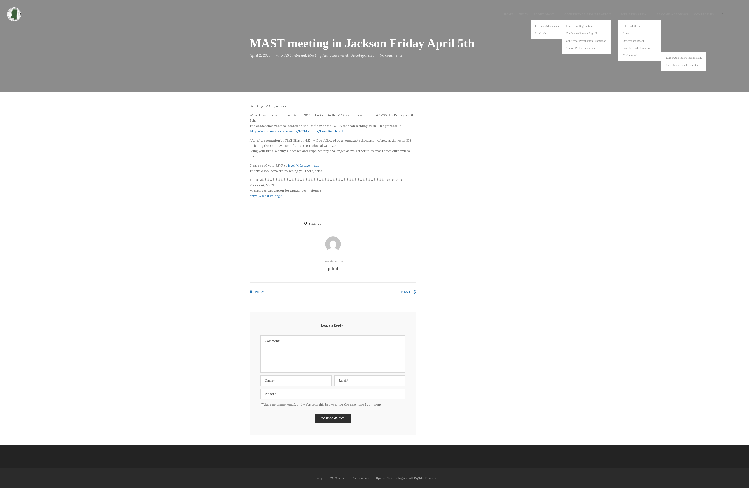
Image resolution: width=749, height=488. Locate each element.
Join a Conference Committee (682, 65)
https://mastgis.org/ (266, 196)
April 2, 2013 (260, 55)
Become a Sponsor (673, 14)
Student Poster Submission (580, 48)
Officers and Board (633, 40)
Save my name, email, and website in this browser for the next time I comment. (323, 404)
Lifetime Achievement (547, 26)
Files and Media (631, 26)
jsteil (333, 268)
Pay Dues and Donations (636, 48)
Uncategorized (362, 55)
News (523, 14)
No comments (391, 55)
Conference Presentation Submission (586, 40)
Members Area (633, 14)
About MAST (543, 14)
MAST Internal (293, 55)
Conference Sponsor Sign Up (582, 33)
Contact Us (704, 14)
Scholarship (541, 33)
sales (318, 171)
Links (626, 33)
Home (509, 14)
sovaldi (281, 106)
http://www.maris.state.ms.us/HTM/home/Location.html (296, 131)
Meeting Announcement (328, 55)
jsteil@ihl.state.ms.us (303, 165)
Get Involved (630, 55)
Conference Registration (587, 14)
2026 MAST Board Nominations (684, 57)
